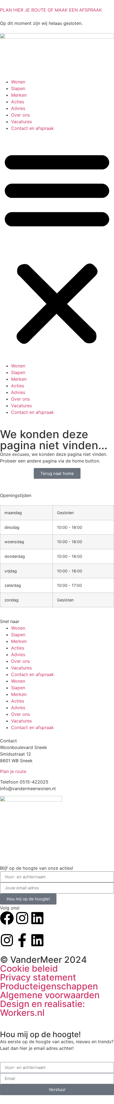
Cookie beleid (29, 968)
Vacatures (21, 121)
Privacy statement (38, 977)
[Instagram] (22, 918)
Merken (19, 95)
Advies (18, 108)
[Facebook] (7, 918)
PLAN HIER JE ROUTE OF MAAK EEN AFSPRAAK (51, 10)
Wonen (18, 82)
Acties (17, 101)
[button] (57, 247)
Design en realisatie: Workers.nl (42, 1008)
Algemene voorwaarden (50, 995)
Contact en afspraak (32, 128)
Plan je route (13, 771)
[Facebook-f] (22, 940)
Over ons (20, 115)
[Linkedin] (37, 918)
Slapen (18, 88)
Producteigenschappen (49, 986)
